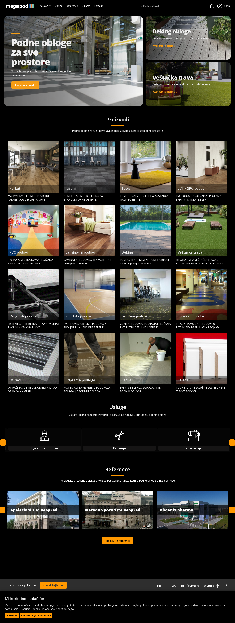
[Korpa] (212, 6)
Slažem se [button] (11, 615)
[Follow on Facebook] (218, 585)
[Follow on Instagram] (225, 585)
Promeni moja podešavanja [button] (36, 615)
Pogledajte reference (117, 540)
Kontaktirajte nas (53, 585)
